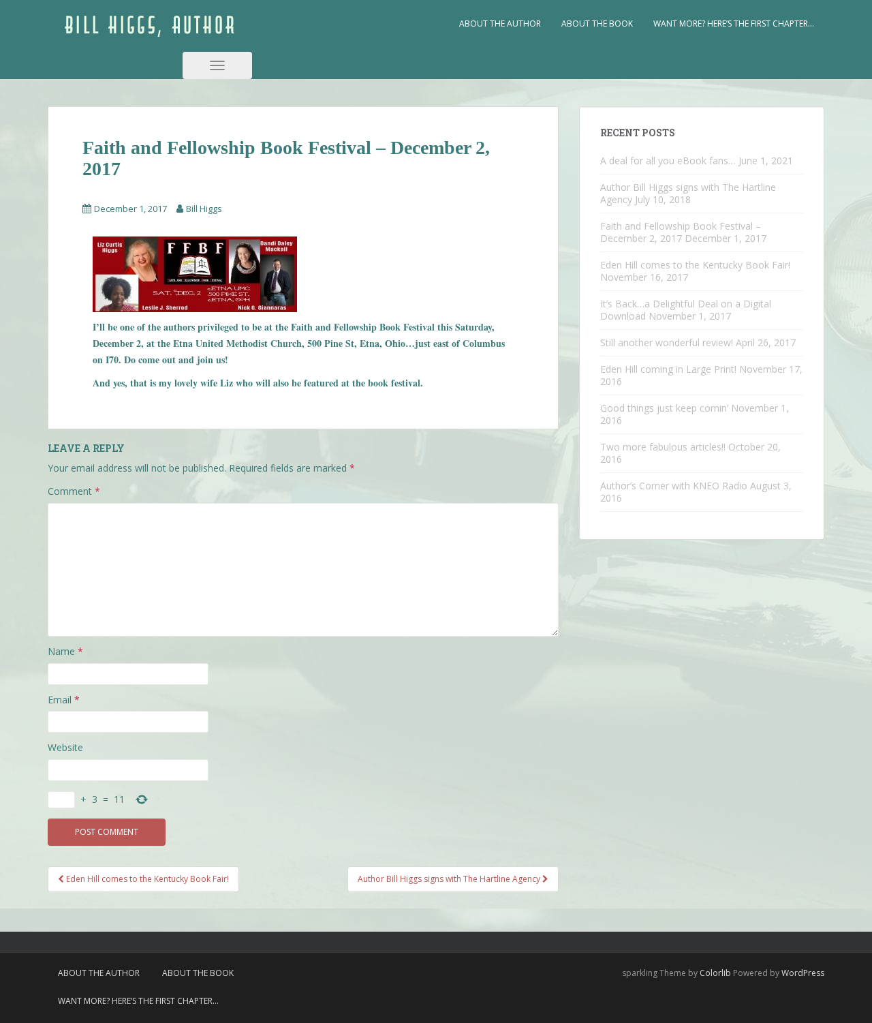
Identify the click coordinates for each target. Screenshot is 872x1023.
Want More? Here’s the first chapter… (733, 23)
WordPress (802, 973)
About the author (500, 23)
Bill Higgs (204, 208)
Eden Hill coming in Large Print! (668, 369)
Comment (74, 491)
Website (65, 747)
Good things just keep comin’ (664, 407)
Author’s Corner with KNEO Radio (673, 485)
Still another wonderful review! (666, 342)
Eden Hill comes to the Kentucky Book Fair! (695, 264)
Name (65, 651)
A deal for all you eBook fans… (668, 160)
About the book (597, 23)
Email (64, 699)
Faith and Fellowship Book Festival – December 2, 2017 (680, 232)
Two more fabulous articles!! (663, 446)
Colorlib (715, 973)
